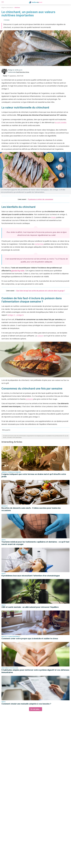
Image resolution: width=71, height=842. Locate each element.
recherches (39, 244)
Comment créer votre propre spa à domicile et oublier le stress (29, 638)
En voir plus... (35, 709)
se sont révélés (60, 122)
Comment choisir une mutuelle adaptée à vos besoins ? (26, 704)
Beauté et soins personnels (10, 636)
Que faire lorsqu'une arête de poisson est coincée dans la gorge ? (40, 291)
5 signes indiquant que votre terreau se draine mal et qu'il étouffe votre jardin (33, 475)
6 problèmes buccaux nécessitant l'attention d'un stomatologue (30, 576)
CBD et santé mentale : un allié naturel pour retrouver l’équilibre (30, 607)
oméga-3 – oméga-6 (15, 315)
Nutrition (17, 7)
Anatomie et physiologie (9, 668)
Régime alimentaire (7, 7)
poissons (29, 399)
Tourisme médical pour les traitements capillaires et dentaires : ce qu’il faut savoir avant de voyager (35, 543)
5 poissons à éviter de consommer (40, 199)
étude (53, 217)
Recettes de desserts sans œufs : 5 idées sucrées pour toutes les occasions (31, 509)
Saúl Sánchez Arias (22, 72)
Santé (3, 540)
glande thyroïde (17, 271)
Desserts (4, 506)
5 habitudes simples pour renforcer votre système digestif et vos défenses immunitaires (35, 671)
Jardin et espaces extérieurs (11, 472)
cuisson (40, 336)
